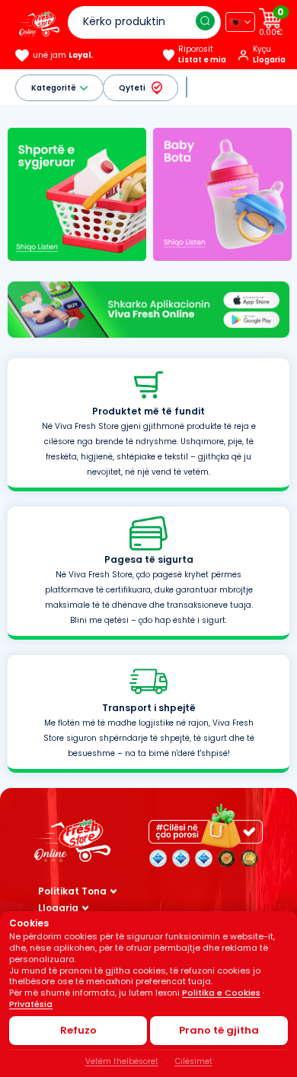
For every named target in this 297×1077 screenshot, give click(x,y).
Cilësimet (193, 1061)
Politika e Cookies (221, 992)
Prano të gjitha (219, 1030)
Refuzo (78, 1030)
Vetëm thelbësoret (121, 1061)
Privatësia (31, 1004)
